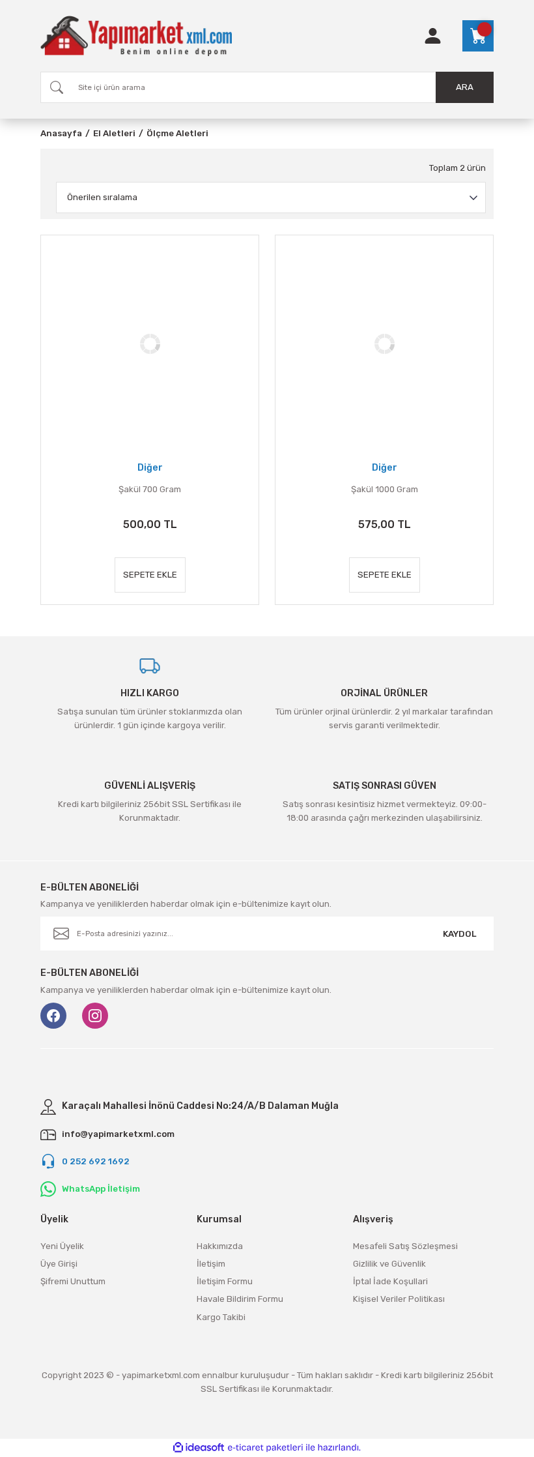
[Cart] (478, 36)
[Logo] (136, 36)
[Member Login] (433, 36)
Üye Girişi (58, 1264)
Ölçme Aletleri (177, 133)
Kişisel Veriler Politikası (399, 1299)
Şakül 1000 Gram (384, 489)
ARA (464, 87)
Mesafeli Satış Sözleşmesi (405, 1246)
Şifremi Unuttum (72, 1281)
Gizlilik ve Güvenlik (389, 1264)
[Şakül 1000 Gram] (384, 344)
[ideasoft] (199, 1448)
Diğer (150, 467)
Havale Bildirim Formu (240, 1299)
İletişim (211, 1264)
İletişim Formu (225, 1281)
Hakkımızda (220, 1246)
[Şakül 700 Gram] (150, 344)
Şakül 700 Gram (150, 489)
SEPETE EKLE (150, 575)
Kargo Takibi (221, 1317)
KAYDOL (460, 934)
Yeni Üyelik (62, 1246)
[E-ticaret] (265, 1447)
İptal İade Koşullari (390, 1281)
